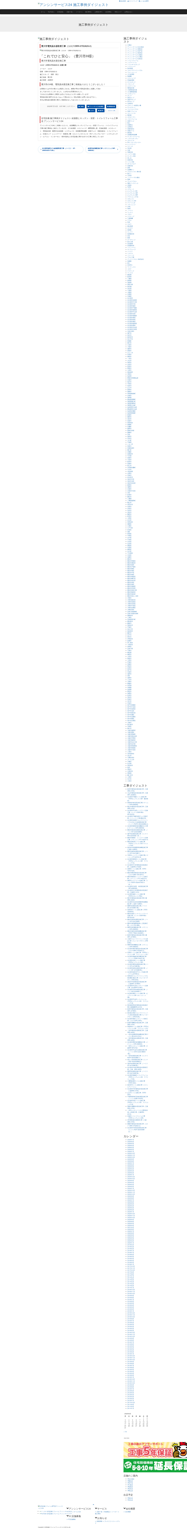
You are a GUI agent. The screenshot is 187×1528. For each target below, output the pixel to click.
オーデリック (131, 240)
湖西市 (129, 487)
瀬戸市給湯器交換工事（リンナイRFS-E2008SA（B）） (137, 835)
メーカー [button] (78, 12)
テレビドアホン (132, 181)
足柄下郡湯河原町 (132, 613)
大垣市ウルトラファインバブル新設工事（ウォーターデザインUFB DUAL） (137, 941)
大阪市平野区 (131, 738)
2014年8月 (130, 1340)
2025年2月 (130, 1173)
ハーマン (130, 251)
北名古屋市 (130, 331)
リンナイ (130, 212)
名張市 (129, 506)
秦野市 (129, 654)
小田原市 (130, 645)
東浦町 (129, 341)
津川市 (129, 701)
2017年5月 (130, 1280)
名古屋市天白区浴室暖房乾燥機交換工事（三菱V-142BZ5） (137, 903)
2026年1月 (130, 1151)
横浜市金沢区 (131, 580)
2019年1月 (130, 1251)
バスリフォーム (132, 119)
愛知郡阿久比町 (132, 409)
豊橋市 (129, 432)
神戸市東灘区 (131, 705)
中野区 (129, 536)
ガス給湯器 (130, 74)
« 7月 (125, 1432)
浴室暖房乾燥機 (132, 134)
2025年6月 (130, 1165)
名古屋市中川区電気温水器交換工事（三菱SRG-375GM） (137, 866)
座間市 (129, 646)
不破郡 (129, 442)
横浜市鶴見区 (131, 592)
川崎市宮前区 (131, 602)
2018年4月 (130, 1258)
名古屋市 (130, 298)
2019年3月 (130, 1247)
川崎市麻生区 (131, 600)
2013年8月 (130, 1363)
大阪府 (129, 292)
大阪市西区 (130, 732)
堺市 (128, 676)
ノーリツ (130, 210)
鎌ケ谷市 (130, 775)
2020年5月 (130, 1235)
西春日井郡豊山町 (132, 378)
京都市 (129, 489)
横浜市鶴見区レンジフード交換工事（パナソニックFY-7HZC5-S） (137, 877)
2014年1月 (130, 1354)
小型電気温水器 (132, 90)
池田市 (129, 674)
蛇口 (128, 123)
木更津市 (130, 771)
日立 (128, 236)
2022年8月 (130, 1221)
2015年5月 (130, 1325)
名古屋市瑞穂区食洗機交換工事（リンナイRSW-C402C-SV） (136, 957)
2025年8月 (130, 1161)
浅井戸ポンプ (131, 99)
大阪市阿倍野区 (132, 746)
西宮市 (129, 691)
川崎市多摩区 (131, 608)
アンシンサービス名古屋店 (96, 106)
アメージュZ (131, 203)
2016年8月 (130, 1297)
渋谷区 (129, 555)
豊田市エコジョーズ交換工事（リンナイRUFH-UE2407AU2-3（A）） (137, 882)
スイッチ (130, 146)
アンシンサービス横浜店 (134, 49)
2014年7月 (130, 1342)
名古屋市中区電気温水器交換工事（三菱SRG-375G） (137, 1090)
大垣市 (129, 460)
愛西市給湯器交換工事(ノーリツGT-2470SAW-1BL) (137, 907)
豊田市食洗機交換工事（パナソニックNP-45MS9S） (137, 928)
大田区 (129, 518)
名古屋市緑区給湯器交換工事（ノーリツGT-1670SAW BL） (137, 969)
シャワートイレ (132, 62)
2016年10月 (131, 1293)
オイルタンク (131, 82)
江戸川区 (130, 528)
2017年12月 (131, 1266)
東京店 (131, 1498)
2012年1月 (130, 1400)
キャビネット (131, 107)
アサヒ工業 (130, 257)
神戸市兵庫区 (131, 720)
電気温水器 (112, 106)
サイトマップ (133, 1)
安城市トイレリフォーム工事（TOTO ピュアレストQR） (136, 1117)
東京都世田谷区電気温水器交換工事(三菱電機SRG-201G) (137, 1006)
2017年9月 (130, 1272)
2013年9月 (130, 1362)
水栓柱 (129, 185)
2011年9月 (130, 1404)
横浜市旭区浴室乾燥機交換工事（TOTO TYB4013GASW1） (136, 932)
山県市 (129, 473)
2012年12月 (131, 1379)
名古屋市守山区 (132, 312)
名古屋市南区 (131, 306)
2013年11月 (131, 1358)
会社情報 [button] (108, 12)
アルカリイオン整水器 (134, 171)
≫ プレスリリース (108, 1521)
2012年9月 (130, 1385)
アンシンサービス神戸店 (134, 51)
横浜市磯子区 (131, 578)
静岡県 (129, 280)
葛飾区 (129, 524)
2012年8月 (130, 1387)
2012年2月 (130, 1399)
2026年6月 (130, 1142)
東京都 (129, 286)
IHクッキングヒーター (134, 142)
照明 (128, 179)
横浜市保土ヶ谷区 (132, 596)
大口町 (129, 440)
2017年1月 (130, 1288)
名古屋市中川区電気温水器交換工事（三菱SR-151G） (137, 891)
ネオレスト (130, 199)
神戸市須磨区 (131, 717)
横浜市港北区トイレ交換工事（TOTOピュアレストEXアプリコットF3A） (137, 843)
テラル (129, 220)
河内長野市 (130, 754)
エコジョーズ (131, 78)
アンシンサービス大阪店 (134, 55)
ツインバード (131, 247)
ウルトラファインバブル (134, 70)
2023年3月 (130, 1208)
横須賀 (129, 652)
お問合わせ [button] (127, 12)
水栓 (128, 150)
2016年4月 (130, 1305)
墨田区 (129, 545)
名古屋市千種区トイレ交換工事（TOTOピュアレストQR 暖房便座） (137, 799)
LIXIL (129, 207)
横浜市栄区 (130, 582)
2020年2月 (130, 1241)
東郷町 (129, 425)
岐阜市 (129, 462)
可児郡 (129, 456)
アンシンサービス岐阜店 (134, 53)
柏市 (128, 767)
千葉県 (129, 290)
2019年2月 (130, 1249)
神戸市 (129, 670)
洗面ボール (130, 131)
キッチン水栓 (131, 156)
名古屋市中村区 (132, 329)
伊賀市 (129, 508)
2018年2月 (130, 1262)
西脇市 (129, 683)
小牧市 (129, 347)
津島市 (129, 374)
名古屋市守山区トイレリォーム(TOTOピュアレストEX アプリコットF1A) (137, 1001)
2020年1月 (130, 1243)
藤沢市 (129, 633)
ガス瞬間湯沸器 (132, 92)
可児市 (129, 469)
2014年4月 (130, 1348)
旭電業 (129, 261)
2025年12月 (131, 1153)
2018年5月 (130, 1256)
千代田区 (130, 553)
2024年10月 (131, 1179)
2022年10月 (131, 1217)
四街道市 (130, 765)
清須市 (129, 419)
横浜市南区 (130, 574)
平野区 (129, 726)
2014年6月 (130, 1344)
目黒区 (129, 547)
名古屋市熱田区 (132, 310)
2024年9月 (130, 1180)
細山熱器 (130, 226)
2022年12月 (131, 1214)
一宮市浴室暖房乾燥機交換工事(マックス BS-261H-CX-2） (137, 1035)
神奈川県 (130, 284)
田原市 (129, 366)
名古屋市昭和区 (132, 323)
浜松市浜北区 (131, 483)
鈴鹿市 (129, 495)
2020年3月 (130, 1239)
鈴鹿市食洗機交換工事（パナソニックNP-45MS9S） (101, 149)
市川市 (129, 779)
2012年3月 (130, 1397)
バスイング (130, 84)
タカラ (129, 224)
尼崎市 (129, 678)
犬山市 (129, 360)
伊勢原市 (130, 639)
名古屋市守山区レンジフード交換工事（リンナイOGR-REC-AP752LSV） (137, 812)
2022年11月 (131, 1216)
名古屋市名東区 (132, 300)
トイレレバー (131, 66)
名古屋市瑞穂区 (132, 316)
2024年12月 (131, 1177)
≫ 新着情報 (98, 1521)
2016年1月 (130, 1311)
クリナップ (130, 216)
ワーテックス (131, 267)
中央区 (129, 539)
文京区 (129, 541)
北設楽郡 (130, 471)
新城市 (129, 415)
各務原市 (130, 454)
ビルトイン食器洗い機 (134, 105)
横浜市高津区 (131, 588)
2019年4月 (130, 1245)
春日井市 (130, 337)
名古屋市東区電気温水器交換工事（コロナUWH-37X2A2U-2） (137, 949)
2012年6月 (130, 1391)
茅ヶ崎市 (130, 643)
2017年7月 (130, 1276)
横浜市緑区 (130, 565)
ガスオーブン (131, 117)
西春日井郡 (130, 430)
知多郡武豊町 (131, 411)
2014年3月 (130, 1350)
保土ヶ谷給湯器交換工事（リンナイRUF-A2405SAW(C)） (137, 1060)
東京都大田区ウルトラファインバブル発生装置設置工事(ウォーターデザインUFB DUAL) (137, 1015)
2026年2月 (130, 1149)
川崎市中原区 (131, 606)
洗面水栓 (130, 152)
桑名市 (129, 497)
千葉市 (129, 650)
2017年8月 (130, 1274)
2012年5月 (130, 1393)
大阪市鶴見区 (131, 740)
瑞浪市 (129, 436)
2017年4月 (130, 1282)
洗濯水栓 (130, 166)
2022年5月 (130, 1223)
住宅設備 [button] (60, 12)
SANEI (129, 230)
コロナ (92, 110)
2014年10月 (131, 1336)
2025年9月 (130, 1159)
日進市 (129, 380)
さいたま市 (130, 759)
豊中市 (129, 728)
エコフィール (131, 86)
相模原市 (130, 615)
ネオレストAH (131, 201)
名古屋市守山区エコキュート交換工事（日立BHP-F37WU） (137, 986)
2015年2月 (130, 1330)
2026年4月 (130, 1145)
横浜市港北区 (131, 594)
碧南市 (129, 351)
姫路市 (129, 658)
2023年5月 (130, 1204)
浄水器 (129, 148)
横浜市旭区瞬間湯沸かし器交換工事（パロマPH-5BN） (137, 924)
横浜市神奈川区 (132, 590)
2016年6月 (130, 1301)
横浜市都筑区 (131, 576)
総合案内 (123, 1)
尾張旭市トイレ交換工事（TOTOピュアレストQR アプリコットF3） (138, 1027)
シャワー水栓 (131, 154)
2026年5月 (130, 1143)
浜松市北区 (130, 481)
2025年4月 (130, 1169)
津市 (128, 493)
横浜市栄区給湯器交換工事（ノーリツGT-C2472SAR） (137, 920)
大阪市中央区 (131, 750)
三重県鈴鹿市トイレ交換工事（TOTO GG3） (136, 1082)
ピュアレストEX (132, 191)
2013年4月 (130, 1371)
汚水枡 (129, 175)
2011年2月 (130, 1406)
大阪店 (131, 1484)
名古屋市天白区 (132, 327)
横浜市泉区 (130, 584)
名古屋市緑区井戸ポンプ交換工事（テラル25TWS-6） (137, 973)
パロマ (129, 214)
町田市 (129, 516)
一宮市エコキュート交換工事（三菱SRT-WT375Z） (137, 1047)
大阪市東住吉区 (132, 736)
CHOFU (129, 265)
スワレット (130, 189)
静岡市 (129, 485)
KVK (128, 222)
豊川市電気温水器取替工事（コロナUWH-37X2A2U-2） (67, 45)
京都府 (129, 296)
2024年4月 (130, 1182)
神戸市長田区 (131, 709)
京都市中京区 (131, 491)
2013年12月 (131, 1356)
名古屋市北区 (131, 314)
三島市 (129, 781)
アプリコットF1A (132, 197)
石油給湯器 (130, 80)
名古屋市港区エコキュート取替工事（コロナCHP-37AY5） (137, 1020)
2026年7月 (130, 1140)
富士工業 (130, 242)
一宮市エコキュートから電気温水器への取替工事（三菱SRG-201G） (137, 1112)
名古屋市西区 (131, 325)
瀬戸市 (129, 333)
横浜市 (129, 559)
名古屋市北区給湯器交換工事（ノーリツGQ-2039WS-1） (137, 990)
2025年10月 (131, 1157)
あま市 (129, 388)
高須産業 (130, 244)
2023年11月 (131, 1192)
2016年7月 (130, 1299)
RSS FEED (126, 1438)
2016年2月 (130, 1309)
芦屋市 (129, 662)
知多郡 (129, 376)
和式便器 (130, 68)
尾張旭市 (130, 423)
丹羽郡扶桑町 (131, 467)
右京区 (129, 543)
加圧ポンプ (130, 98)
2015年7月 (130, 1321)
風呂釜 (129, 115)
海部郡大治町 (131, 405)
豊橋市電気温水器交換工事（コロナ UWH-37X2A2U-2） (137, 1125)
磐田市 (129, 514)
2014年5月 (130, 1346)
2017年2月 (130, 1286)
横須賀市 (130, 621)
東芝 (128, 238)
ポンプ (129, 96)
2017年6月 (130, 1278)
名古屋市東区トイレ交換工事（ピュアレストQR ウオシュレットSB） (137, 995)
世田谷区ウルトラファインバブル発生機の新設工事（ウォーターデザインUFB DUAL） (137, 978)
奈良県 (129, 685)
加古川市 (130, 629)
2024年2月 (130, 1186)
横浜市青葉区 (131, 561)
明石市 (129, 666)
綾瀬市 (129, 641)
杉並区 (129, 530)
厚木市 (129, 637)
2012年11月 (131, 1381)
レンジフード (131, 144)
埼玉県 (129, 288)
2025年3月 (130, 1171)
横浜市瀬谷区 (131, 563)
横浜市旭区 (130, 571)
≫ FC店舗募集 (71, 1519)
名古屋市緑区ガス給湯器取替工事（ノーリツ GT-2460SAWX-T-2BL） (58, 149)
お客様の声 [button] (98, 12)
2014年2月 (130, 1352)
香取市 (129, 769)
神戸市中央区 (131, 707)
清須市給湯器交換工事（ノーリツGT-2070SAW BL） (137, 1064)
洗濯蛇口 (130, 125)
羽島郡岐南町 (131, 393)
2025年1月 (130, 1175)
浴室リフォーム (132, 111)
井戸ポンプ (130, 101)
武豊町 (129, 452)
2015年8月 (130, 1319)
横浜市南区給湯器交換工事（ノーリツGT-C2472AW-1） (137, 852)
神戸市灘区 (130, 715)
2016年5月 (130, 1303)
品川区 (129, 537)
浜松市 (129, 512)
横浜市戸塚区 (131, 567)
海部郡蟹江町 (131, 401)
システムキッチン (132, 138)
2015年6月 (130, 1323)
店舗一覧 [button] (69, 12)
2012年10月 (131, 1383)
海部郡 (129, 397)
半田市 (129, 384)
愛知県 (129, 275)
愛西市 (129, 428)
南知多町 (130, 372)
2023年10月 (131, 1194)
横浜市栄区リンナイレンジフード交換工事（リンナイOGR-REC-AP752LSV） (137, 915)
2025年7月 (130, 1163)
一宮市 (129, 358)
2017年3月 (130, 1284)
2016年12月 (131, 1289)
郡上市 (129, 465)
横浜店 (131, 1480)
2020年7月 (130, 1231)
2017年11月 (131, 1268)
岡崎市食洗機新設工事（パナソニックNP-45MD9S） (137, 946)
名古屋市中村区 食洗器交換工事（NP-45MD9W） (137, 887)
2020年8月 (130, 1229)
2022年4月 (130, 1225)
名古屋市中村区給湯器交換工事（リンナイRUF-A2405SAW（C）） (136, 1130)
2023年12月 (131, 1190)
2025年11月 (131, 1155)
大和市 (129, 656)
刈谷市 (129, 364)
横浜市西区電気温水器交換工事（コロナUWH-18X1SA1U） (136, 874)
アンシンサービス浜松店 (134, 59)
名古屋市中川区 (132, 302)
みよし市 (130, 353)
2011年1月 (130, 1408)
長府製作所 (130, 234)
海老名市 (130, 625)
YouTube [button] (50, 12)
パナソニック (131, 205)
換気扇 (129, 133)
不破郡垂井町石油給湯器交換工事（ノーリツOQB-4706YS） (137, 1097)
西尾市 (129, 368)
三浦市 (129, 617)
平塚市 (129, 627)
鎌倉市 (129, 623)
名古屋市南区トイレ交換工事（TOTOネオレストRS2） (136, 895)
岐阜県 (129, 277)
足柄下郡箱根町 (132, 611)
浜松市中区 (130, 479)
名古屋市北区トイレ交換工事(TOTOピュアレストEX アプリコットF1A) (137, 1102)
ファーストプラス (132, 109)
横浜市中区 (130, 573)
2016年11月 (131, 1291)
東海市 (129, 390)
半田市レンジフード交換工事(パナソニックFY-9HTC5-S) (137, 856)
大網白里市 (130, 757)
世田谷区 (130, 522)
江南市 (129, 345)
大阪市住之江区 (132, 742)
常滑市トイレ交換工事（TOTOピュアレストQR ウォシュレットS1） (138, 953)
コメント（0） (112, 110)
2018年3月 (130, 1260)
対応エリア (118, 12)
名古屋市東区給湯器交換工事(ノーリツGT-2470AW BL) (137, 965)
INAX (129, 208)
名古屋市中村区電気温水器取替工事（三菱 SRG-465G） (137, 1068)
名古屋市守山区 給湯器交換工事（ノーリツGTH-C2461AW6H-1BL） (137, 1052)
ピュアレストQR (132, 193)
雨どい (129, 173)
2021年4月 (130, 1227)
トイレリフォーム (132, 61)
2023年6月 (130, 1202)
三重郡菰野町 (131, 500)
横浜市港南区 (131, 586)
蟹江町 (129, 450)
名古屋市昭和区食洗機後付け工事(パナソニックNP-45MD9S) (137, 827)
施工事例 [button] (88, 12)
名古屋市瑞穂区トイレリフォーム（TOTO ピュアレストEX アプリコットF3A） (137, 1077)
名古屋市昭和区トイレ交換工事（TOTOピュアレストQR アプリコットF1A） (137, 861)
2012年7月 (130, 1389)
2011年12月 (131, 1402)
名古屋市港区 (131, 317)
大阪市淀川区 (131, 744)
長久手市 (130, 339)
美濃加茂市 (130, 448)
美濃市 (129, 463)
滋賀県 (129, 282)
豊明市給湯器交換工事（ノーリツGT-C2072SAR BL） (137, 1072)
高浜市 (129, 438)
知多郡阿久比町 (132, 407)
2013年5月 (130, 1369)
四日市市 (130, 504)
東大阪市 (130, 724)
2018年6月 (130, 1254)
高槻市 (129, 664)
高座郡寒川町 (131, 619)
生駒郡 (129, 687)
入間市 (129, 777)
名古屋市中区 (131, 304)
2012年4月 (130, 1395)
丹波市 (129, 703)
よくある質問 (144, 1)
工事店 (82, 106)
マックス (130, 273)
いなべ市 (130, 444)
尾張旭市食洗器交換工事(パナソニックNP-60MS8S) (137, 803)
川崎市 (129, 598)
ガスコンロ (130, 140)
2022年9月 (130, 1219)
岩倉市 (129, 421)
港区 (128, 532)
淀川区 (129, 551)
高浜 (128, 434)
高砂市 (129, 697)
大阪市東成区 (131, 748)
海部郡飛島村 (131, 403)
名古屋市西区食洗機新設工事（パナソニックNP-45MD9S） (137, 1043)
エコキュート (131, 94)
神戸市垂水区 (131, 713)
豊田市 (129, 417)
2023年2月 (130, 1210)
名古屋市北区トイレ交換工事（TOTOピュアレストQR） (136, 961)
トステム (130, 253)
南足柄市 (130, 631)
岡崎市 (129, 391)
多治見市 (130, 477)
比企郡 (129, 763)
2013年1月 (130, 1377)
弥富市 (129, 446)
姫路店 (131, 1486)
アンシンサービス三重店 (134, 57)
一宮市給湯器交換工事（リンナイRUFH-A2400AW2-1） (137, 1057)
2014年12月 (131, 1332)
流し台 (129, 158)
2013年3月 (130, 1373)
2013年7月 (130, 1365)
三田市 (129, 660)
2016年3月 (130, 1307)
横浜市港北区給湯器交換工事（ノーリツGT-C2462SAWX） (137, 831)
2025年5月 (130, 1167)
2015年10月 (131, 1317)
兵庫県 (129, 294)
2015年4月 (130, 1326)
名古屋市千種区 (132, 308)
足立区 (129, 520)
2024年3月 (130, 1184)
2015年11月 (131, 1315)
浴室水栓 (130, 160)
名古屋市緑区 (131, 319)
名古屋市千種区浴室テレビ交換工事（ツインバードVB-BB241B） (137, 817)
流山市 (129, 756)
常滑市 (129, 354)
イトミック (130, 255)
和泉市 (129, 699)
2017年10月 (131, 1270)
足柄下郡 (130, 648)
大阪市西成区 (131, 734)
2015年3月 (130, 1328)
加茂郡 (129, 689)
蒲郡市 (129, 349)
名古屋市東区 (131, 321)
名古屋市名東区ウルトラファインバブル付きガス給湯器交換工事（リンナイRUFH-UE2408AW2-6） (138, 822)
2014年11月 (131, 1334)
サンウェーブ (131, 249)
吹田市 (129, 668)
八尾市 (129, 752)
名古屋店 (131, 1479)
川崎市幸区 (130, 609)
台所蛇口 (130, 127)
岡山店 (131, 1490)
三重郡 (129, 499)
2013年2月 (130, 1375)
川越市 (129, 761)
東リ (128, 263)
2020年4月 (130, 1237)
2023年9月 (130, 1196)
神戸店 (131, 1482)
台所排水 (130, 103)
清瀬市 (129, 557)
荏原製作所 (130, 245)
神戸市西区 (130, 719)
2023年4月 (130, 1206)
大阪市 (129, 722)
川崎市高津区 (131, 604)
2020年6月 (130, 1233)
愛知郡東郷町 (131, 399)
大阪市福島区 (131, 730)
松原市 (129, 695)
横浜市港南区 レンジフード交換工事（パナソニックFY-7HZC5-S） (138, 839)
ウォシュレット (132, 72)
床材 (128, 168)
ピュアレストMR (132, 195)
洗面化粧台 (130, 129)
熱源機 (129, 76)
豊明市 (129, 356)
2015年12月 (131, 1313)
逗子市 (129, 635)
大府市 (129, 370)
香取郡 (129, 773)
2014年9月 (130, 1338)
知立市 (129, 335)
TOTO (129, 187)
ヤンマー (130, 232)
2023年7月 (130, 1200)
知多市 (129, 386)
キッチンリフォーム (133, 136)
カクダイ (130, 228)
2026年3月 (130, 1147)
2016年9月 (130, 1295)
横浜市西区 (130, 569)
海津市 (129, 362)
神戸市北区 (130, 711)
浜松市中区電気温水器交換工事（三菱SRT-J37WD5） (136, 983)
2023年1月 (130, 1212)
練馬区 (129, 549)
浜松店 (131, 1488)
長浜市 (129, 510)
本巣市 (129, 475)
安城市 (129, 395)
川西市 (129, 682)
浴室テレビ (130, 121)
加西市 (129, 693)
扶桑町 (129, 427)
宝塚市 (129, 672)
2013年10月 (131, 1360)
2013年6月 (130, 1367)
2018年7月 (130, 1253)
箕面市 (129, 458)
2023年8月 (130, 1198)
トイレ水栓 (130, 162)
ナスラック (130, 271)
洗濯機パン (130, 170)
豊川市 (101, 110)
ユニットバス (131, 113)
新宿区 (129, 534)
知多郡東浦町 (131, 413)
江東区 (129, 526)
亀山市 (129, 502)
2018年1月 (130, 1264)
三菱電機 (130, 218)
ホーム (43, 12)
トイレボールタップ (133, 64)
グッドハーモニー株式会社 (135, 259)
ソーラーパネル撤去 (133, 177)
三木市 (129, 680)
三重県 (129, 279)
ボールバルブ (131, 164)
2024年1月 (130, 1188)
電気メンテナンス (132, 183)
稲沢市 (129, 382)
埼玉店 (131, 1500)
